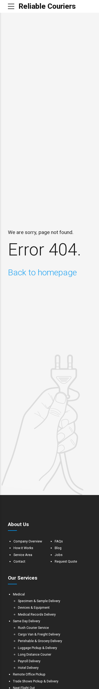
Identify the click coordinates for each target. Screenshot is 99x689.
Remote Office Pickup (29, 674)
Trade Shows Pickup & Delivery (35, 681)
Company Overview (27, 541)
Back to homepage (42, 272)
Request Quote (66, 561)
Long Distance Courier (34, 654)
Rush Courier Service (33, 628)
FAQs (59, 541)
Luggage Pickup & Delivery (37, 648)
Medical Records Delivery (37, 614)
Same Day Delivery (26, 621)
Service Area (22, 555)
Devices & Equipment (34, 608)
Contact (19, 561)
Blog (58, 548)
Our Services (22, 578)
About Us (18, 524)
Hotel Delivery (28, 668)
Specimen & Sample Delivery (39, 601)
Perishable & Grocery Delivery (40, 641)
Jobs (59, 555)
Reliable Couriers (47, 6)
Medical (19, 594)
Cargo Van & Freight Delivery (39, 634)
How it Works (23, 548)
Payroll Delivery (29, 661)
